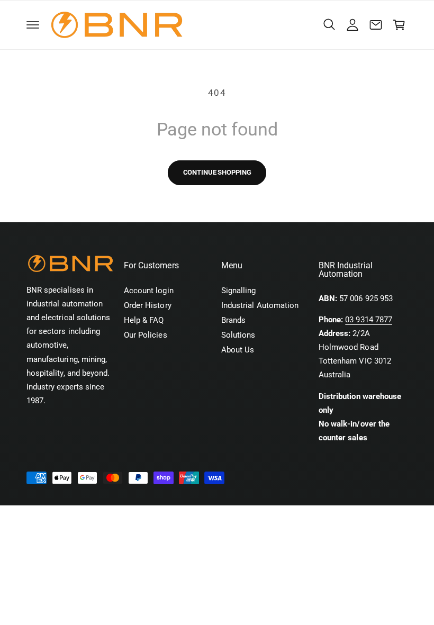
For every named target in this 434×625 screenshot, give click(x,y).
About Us (237, 350)
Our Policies (145, 335)
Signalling (238, 290)
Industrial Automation (260, 305)
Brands (233, 320)
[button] (32, 25)
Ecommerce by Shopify (192, 516)
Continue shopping (217, 172)
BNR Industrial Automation (89, 516)
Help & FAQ (144, 320)
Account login (149, 290)
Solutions (238, 335)
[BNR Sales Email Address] (375, 25)
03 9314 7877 (368, 319)
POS (138, 516)
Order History (147, 305)
